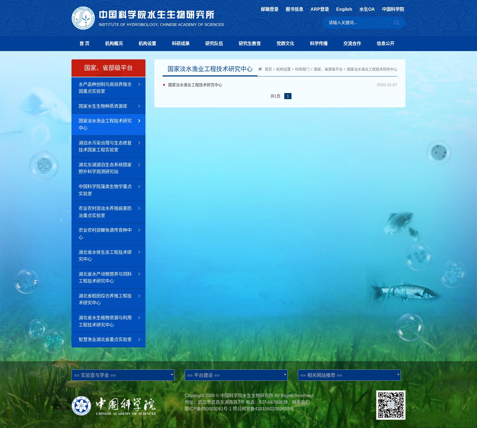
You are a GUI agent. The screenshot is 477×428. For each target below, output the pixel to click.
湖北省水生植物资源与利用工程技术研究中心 (105, 321)
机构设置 (147, 43)
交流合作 (352, 43)
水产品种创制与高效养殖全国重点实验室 (105, 88)
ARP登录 (320, 9)
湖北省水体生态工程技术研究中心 (105, 256)
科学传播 (319, 43)
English (344, 9)
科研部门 (302, 69)
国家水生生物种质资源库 (103, 106)
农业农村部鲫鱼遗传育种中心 (105, 234)
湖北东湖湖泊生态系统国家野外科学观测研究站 (105, 168)
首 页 (84, 43)
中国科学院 (393, 9)
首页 (268, 69)
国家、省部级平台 (328, 69)
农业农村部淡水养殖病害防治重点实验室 (105, 212)
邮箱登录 (270, 9)
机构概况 (114, 43)
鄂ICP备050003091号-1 (208, 408)
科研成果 (181, 43)
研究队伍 (214, 43)
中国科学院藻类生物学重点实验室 (105, 190)
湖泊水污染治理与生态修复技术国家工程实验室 (105, 146)
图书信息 (294, 9)
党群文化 (285, 43)
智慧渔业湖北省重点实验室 (105, 339)
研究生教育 (250, 43)
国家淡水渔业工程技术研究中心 (105, 124)
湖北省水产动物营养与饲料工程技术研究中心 (105, 278)
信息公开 (385, 43)
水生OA (367, 9)
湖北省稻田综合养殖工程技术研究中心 (105, 299)
